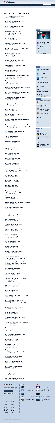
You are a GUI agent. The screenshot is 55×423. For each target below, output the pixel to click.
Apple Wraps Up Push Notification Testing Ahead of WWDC (13, 361)
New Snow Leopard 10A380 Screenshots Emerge (11, 246)
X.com (6, 398)
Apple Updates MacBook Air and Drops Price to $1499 (12, 297)
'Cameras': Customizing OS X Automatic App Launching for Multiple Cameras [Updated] (17, 126)
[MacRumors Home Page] (9, 2)
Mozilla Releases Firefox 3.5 (8, 28)
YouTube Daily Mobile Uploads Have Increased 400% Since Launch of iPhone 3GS (16, 75)
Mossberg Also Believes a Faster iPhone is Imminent (12, 346)
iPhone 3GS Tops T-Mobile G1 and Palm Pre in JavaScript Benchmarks (15, 94)
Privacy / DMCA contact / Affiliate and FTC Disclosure (9, 416)
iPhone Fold (20, 6)
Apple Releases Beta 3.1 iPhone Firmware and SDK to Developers (14, 21)
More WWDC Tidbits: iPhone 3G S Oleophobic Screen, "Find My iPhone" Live (16, 261)
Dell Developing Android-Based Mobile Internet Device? (12, 31)
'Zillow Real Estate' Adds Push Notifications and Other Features (14, 143)
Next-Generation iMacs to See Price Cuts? (10, 55)
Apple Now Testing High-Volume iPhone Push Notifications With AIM (14, 253)
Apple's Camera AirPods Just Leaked (29, 396)
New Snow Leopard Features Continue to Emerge (11, 236)
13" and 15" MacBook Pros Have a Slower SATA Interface (13, 224)
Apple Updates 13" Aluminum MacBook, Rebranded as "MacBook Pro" (15, 302)
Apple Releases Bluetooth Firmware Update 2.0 (11, 180)
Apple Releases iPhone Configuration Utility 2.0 (11, 163)
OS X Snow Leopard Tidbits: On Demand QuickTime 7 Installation (14, 26)
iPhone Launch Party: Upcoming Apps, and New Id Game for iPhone (14, 251)
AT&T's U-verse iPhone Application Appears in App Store (13, 168)
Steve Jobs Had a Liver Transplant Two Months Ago (12, 141)
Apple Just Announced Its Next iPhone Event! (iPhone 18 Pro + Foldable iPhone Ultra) (45, 46)
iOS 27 (25, 6)
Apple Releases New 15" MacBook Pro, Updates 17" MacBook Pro (14, 300)
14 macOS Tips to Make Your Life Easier (42, 91)
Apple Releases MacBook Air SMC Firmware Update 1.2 (12, 33)
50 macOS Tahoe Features (43, 77)
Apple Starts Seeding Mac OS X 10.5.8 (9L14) (11, 231)
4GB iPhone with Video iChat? (9, 368)
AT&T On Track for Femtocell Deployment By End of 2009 (13, 77)
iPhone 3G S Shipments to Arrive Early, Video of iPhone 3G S (13, 212)
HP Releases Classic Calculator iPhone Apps (11, 58)
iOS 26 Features (42, 68)
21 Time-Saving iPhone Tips (41, 89)
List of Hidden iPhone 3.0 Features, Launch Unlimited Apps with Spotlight (15, 170)
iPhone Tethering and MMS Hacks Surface (10, 165)
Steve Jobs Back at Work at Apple (9, 121)
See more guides (43, 96)
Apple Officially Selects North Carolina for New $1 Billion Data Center (14, 351)
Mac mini (6, 6)
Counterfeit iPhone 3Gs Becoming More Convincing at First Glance (14, 43)
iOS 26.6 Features (42, 73)
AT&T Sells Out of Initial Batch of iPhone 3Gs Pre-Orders (13, 229)
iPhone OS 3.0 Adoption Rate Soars (9, 82)
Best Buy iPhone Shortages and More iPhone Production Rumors (14, 378)
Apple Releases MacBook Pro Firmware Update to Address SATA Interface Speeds (16, 124)
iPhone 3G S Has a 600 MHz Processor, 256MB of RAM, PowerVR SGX (15, 258)
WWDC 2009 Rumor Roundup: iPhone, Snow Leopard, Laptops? (14, 307)
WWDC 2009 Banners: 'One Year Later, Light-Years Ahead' (13, 356)
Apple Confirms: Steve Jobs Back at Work (10, 38)
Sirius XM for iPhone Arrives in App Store (10, 175)
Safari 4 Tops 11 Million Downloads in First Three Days (12, 239)
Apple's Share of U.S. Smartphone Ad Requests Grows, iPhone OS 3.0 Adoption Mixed (17, 80)
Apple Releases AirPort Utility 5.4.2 (9, 349)
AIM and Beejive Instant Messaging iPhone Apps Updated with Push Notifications (16, 119)
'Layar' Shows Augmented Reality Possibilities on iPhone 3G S (13, 207)
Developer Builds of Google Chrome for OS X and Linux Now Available (15, 324)
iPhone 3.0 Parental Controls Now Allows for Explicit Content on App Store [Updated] (17, 87)
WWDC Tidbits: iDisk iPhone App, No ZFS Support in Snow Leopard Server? (16, 278)
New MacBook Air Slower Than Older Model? (11, 70)
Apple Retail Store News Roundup (9, 344)
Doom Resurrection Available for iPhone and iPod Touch (12, 36)
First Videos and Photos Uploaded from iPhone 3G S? (12, 192)
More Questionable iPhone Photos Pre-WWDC (11, 312)
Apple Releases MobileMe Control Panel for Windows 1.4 (13, 366)
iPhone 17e (46, 6)
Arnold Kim (5, 397)
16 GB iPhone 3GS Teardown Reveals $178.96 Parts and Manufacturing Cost (15, 97)
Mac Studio (10, 6)
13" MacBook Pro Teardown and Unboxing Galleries (12, 256)
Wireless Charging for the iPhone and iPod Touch (11, 99)
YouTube (23, 384)
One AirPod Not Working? (40, 94)
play (43, 35)
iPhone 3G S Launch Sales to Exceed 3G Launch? (12, 153)
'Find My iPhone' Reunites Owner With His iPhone (12, 102)
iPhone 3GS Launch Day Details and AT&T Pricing (12, 283)
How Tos (20, 4)
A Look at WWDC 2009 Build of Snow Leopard (11, 136)
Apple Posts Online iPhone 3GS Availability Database (12, 53)
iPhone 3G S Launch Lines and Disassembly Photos (12, 158)
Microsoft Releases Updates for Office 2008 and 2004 (12, 273)
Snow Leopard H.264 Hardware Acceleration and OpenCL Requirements (15, 263)
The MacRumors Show (42, 384)
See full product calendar (43, 125)
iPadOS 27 (29, 6)
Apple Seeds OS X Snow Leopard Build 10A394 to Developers (13, 50)
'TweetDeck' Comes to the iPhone (9, 197)
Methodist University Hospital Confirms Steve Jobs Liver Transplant (14, 104)
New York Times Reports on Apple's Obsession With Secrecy (13, 114)
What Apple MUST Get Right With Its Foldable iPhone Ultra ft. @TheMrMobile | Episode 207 (46, 390)
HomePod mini (39, 119)
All (50, 6)
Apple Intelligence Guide (40, 86)
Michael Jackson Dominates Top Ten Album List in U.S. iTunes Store (14, 65)
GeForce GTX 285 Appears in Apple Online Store (11, 234)
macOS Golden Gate (35, 6)
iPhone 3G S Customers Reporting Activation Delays (12, 146)
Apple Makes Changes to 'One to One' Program (11, 363)
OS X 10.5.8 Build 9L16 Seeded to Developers (11, 148)
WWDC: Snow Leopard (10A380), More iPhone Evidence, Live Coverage (15, 317)
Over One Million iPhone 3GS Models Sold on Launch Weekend (14, 131)
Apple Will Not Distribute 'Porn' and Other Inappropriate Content (14, 60)
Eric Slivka (12, 397)
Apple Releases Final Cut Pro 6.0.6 (9, 109)
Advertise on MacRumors (9, 393)
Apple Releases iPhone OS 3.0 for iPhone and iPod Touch (13, 190)
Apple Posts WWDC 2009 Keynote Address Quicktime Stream (13, 280)
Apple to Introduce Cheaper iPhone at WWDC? (11, 327)
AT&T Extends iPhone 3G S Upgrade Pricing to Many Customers (14, 187)
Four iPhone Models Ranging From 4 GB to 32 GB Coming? (13, 371)
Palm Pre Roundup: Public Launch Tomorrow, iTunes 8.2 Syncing (14, 319)
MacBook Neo (41, 6)
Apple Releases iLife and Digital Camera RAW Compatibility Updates (14, 334)
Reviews (24, 4)
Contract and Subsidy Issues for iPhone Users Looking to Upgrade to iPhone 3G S (16, 275)
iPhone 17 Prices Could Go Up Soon (45, 137)
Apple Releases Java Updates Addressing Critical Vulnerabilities (14, 214)
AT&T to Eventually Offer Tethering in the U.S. (11, 285)
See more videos (43, 53)
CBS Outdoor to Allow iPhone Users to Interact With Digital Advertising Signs (16, 322)
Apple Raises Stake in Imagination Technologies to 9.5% (12, 72)
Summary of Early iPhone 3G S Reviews (10, 185)
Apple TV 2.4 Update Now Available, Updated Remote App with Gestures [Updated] (16, 92)
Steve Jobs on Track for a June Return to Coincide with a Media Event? (15, 329)
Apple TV (38, 122)
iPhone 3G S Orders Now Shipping (9, 219)
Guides (16, 4)
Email (4, 398)
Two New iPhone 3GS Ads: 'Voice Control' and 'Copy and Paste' (14, 16)
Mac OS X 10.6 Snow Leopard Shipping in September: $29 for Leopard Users (16, 295)
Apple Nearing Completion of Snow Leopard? (11, 339)
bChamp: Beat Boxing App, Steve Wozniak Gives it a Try (12, 241)
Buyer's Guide (29, 4)
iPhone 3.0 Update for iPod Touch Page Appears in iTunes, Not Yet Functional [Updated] (17, 202)
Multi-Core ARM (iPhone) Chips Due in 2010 (11, 209)
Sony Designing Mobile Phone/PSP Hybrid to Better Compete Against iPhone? (16, 48)
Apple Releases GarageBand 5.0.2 (9, 373)
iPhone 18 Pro (15, 6)
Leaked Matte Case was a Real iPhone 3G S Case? (12, 268)
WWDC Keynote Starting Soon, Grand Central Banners (12, 305)
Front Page (6, 4)
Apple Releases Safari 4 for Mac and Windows (11, 290)
